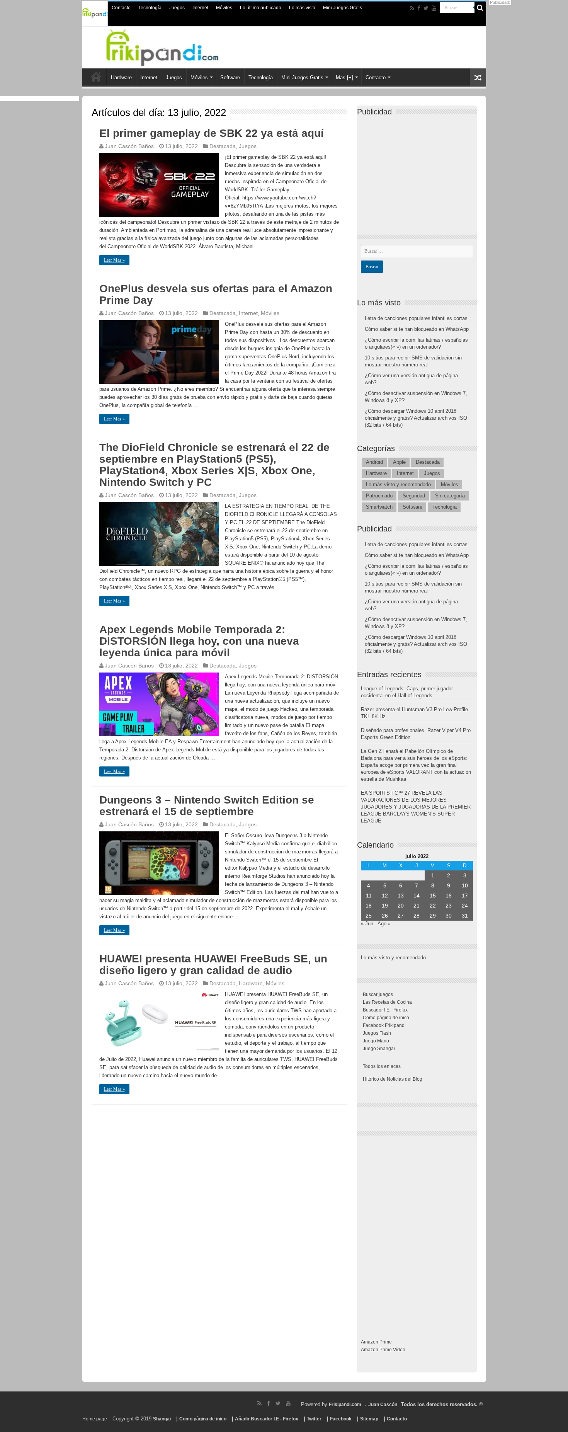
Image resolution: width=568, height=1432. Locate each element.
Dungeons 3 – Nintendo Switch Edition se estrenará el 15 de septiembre (206, 805)
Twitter (314, 1419)
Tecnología (150, 7)
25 (369, 916)
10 (465, 885)
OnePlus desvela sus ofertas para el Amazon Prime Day (215, 294)
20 (401, 905)
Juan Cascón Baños (129, 146)
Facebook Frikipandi (384, 1025)
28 (416, 916)
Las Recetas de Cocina (387, 1002)
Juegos (177, 7)
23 (449, 905)
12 (385, 895)
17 (465, 895)
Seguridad (414, 496)
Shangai (162, 1419)
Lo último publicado (260, 7)
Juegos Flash (377, 1033)
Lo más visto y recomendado (398, 484)
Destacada (222, 146)
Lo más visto (302, 7)
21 (416, 905)
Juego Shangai (379, 1048)
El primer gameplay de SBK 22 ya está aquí (211, 133)
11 (369, 895)
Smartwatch (379, 507)
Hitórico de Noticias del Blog (392, 1079)
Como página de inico (386, 1017)
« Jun (367, 923)
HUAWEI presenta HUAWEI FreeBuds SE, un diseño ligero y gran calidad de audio (213, 964)
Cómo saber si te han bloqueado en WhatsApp (417, 329)
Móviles (224, 7)
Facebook (341, 1419)
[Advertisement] (419, 168)
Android (374, 462)
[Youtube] (434, 8)
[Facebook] (419, 8)
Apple (399, 462)
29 (433, 916)
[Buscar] (480, 8)
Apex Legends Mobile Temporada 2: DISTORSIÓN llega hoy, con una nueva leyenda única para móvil (199, 641)
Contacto (121, 7)
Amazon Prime (376, 1342)
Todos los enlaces (382, 1066)
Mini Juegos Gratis (342, 7)
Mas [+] (344, 77)
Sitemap (369, 1419)
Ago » (384, 923)
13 (401, 895)
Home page (94, 1419)
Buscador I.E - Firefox (385, 1010)
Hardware (121, 77)
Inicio (96, 76)
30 (449, 916)
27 (401, 916)
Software (230, 77)
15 (433, 895)
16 (449, 895)
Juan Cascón (382, 1404)
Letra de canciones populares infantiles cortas (416, 318)
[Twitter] (426, 8)
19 (385, 905)
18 (369, 905)
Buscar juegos (378, 994)
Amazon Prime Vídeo (383, 1349)
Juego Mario (376, 1041)
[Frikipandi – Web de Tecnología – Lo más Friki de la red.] (172, 46)
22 (433, 905)
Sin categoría (450, 496)
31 (465, 916)
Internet (200, 7)
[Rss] (412, 8)
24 (465, 905)
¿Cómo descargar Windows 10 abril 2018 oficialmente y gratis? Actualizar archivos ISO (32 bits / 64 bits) (416, 418)
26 (385, 916)
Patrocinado (379, 496)
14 (416, 895)
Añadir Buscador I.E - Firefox (266, 1419)
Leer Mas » (114, 260)
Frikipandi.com (345, 1404)
